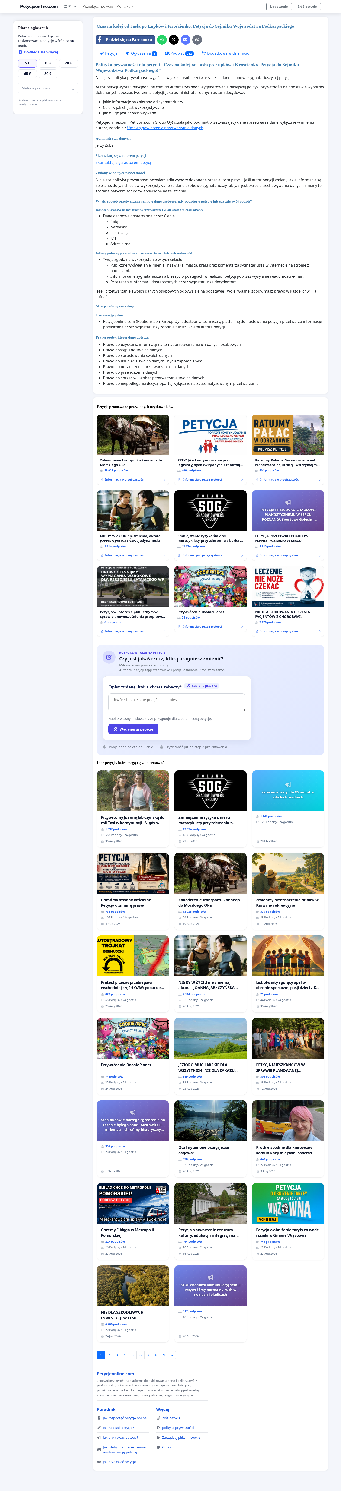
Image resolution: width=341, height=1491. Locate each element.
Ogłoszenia (142, 53)
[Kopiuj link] (197, 40)
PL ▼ (72, 6)
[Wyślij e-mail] (185, 40)
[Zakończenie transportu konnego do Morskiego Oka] (133, 450)
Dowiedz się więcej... (42, 52)
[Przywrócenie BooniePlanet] (210, 599)
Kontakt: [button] (124, 6)
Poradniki (107, 1409)
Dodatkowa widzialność (227, 53)
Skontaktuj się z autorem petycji (124, 162)
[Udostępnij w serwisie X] (174, 40)
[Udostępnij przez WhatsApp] (162, 40)
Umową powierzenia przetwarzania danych (165, 127)
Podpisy (181, 53)
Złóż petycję (307, 6)
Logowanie (279, 6)
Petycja (111, 53)
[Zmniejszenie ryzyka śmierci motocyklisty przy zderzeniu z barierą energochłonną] (210, 525)
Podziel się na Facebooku (129, 39)
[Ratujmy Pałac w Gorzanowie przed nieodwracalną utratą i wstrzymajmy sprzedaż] (288, 450)
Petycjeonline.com (39, 6)
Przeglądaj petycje (97, 6)
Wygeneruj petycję (136, 729)
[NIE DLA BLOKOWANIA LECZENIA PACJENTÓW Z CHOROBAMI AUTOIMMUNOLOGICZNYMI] (288, 601)
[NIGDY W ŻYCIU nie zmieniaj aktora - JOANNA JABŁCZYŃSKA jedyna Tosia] (133, 525)
